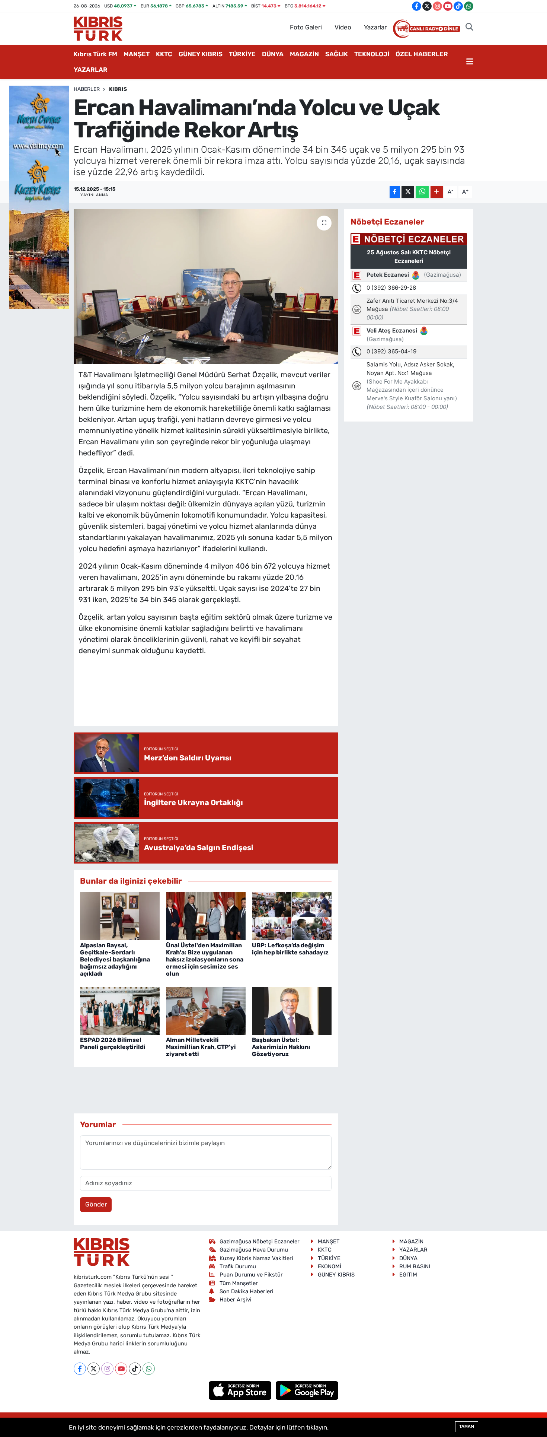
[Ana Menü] (469, 62)
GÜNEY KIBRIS (201, 54)
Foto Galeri (306, 27)
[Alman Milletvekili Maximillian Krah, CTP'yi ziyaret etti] (206, 1010)
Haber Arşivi (236, 1299)
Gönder (96, 1204)
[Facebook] (80, 1369)
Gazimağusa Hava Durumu (254, 1249)
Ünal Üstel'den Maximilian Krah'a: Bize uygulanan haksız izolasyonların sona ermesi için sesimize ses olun (204, 959)
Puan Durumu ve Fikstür (251, 1274)
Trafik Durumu (238, 1266)
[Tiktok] (135, 1369)
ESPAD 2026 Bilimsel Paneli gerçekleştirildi (112, 1043)
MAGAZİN (304, 54)
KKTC (164, 54)
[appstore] (241, 1389)
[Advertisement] (214, 698)
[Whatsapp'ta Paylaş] (422, 192)
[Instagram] (107, 1369)
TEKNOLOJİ (371, 54)
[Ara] (469, 27)
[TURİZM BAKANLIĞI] (39, 196)
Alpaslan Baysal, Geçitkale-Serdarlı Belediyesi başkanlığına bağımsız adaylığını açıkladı (115, 959)
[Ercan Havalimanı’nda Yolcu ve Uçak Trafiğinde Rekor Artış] (206, 286)
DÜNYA (273, 54)
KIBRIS (118, 89)
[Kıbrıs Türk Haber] (98, 28)
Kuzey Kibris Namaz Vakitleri (256, 1258)
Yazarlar (375, 27)
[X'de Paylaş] (408, 192)
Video (343, 27)
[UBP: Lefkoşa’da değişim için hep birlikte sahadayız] (292, 915)
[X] (93, 1369)
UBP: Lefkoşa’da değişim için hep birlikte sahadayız (290, 949)
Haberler (87, 89)
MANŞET (137, 54)
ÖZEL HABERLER (422, 54)
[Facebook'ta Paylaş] (395, 192)
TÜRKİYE (242, 54)
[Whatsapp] (149, 1369)
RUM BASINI (414, 1266)
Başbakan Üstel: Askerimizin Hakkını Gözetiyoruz (281, 1047)
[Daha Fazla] (437, 192)
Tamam (466, 1426)
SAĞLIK (336, 54)
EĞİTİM (408, 1274)
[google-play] (307, 1389)
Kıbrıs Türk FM (95, 54)
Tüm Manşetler (239, 1283)
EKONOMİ (329, 1266)
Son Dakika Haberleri (247, 1291)
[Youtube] (121, 1369)
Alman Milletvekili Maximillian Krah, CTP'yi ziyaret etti (201, 1047)
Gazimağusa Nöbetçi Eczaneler (260, 1241)
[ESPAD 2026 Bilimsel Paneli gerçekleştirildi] (120, 1010)
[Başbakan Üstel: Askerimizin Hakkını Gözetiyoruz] (292, 1010)
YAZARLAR (91, 69)
